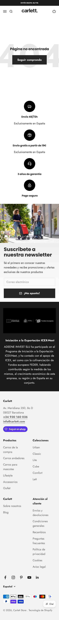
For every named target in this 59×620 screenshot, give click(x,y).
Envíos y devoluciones (40, 512)
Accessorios (10, 482)
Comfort (37, 473)
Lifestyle (8, 475)
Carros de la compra (10, 449)
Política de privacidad (39, 551)
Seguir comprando (29, 60)
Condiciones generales (40, 523)
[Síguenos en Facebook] (5, 577)
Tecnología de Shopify (40, 610)
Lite (35, 460)
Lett (35, 479)
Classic (37, 454)
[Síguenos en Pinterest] (21, 577)
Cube (36, 466)
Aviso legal (39, 567)
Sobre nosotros (12, 506)
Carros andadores (13, 458)
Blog (5, 512)
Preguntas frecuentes (39, 541)
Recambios (39, 532)
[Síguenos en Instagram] (13, 577)
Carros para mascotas (10, 467)
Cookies (37, 560)
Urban (36, 447)
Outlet (6, 488)
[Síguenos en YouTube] (29, 577)
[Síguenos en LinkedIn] (37, 577)
